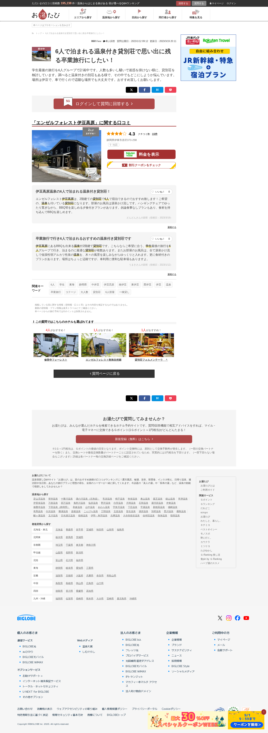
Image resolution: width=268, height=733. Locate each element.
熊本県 (89, 598)
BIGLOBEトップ (116, 715)
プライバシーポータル (144, 709)
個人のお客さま (27, 632)
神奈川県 (91, 545)
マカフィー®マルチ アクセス (141, 684)
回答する (183, 3)
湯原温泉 (143, 511)
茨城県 (79, 537)
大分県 (100, 598)
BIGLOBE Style (181, 666)
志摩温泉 (115, 515)
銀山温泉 (170, 498)
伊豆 (158, 284)
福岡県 (59, 598)
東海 (71, 284)
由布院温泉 (149, 515)
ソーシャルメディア (183, 671)
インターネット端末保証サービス (42, 681)
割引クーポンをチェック (145, 165)
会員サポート (225, 650)
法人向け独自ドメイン (138, 691)
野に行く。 (206, 537)
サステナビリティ (182, 650)
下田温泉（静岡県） (59, 507)
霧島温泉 (181, 511)
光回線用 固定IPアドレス (140, 661)
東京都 (79, 545)
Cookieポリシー (171, 709)
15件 (155, 134)
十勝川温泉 (67, 498)
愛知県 (79, 568)
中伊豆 (95, 284)
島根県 (69, 583)
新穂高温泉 (159, 507)
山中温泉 (90, 507)
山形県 (110, 529)
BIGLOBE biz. (134, 639)
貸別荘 (97, 292)
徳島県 (59, 591)
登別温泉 (53, 498)
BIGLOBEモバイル (33, 657)
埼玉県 (59, 545)
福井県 (79, 560)
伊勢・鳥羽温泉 (99, 515)
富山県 (59, 560)
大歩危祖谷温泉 (131, 515)
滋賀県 (59, 575)
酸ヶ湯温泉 (39, 515)
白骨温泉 (118, 503)
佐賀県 (69, 598)
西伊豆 (147, 284)
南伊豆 (123, 284)
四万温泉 (65, 503)
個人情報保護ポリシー (114, 709)
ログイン (231, 3)
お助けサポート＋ (33, 676)
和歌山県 (111, 575)
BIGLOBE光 (29, 646)
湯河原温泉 (157, 503)
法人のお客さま (130, 632)
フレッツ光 (132, 650)
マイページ (218, 3)
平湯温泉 (145, 507)
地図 (115, 144)
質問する (199, 3)
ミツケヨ (205, 546)
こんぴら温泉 (91, 511)
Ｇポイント (206, 499)
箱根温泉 (83, 515)
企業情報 (172, 632)
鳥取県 (59, 583)
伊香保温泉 (39, 503)
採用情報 (177, 661)
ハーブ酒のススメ (210, 563)
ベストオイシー (209, 529)
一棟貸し (124, 292)
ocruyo (204, 512)
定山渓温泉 (39, 498)
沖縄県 (133, 598)
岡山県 (79, 583)
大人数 (84, 292)
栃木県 (59, 537)
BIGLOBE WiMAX (33, 662)
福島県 (120, 529)
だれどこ (205, 508)
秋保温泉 (132, 498)
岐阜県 (69, 568)
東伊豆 (135, 284)
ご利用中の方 (221, 632)
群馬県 (69, 537)
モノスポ (205, 533)
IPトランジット (134, 676)
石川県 (69, 560)
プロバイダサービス (137, 655)
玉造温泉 (118, 511)
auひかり (28, 651)
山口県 (100, 583)
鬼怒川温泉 (79, 503)
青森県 (69, 529)
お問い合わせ (25, 709)
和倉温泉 (77, 507)
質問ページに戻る (105, 373)
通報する (172, 227)
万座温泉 (53, 503)
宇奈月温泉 (119, 507)
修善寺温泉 (39, 507)
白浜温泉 (50, 511)
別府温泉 (156, 511)
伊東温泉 (171, 503)
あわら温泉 (104, 507)
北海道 (59, 529)
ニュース (177, 655)
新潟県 (79, 552)
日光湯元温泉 (68, 515)
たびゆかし (206, 550)
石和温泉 (143, 503)
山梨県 (59, 552)
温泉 (168, 284)
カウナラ (205, 542)
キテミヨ (205, 525)
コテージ (71, 292)
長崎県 (79, 598)
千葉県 (69, 545)
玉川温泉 (53, 515)
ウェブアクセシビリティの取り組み (77, 709)
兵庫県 (89, 575)
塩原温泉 (93, 503)
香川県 (69, 591)
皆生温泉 (131, 511)
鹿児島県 (121, 598)
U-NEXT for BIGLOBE (36, 691)
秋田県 (100, 529)
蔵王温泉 (157, 498)
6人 (53, 284)
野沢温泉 (105, 503)
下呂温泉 (132, 507)
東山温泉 (145, 498)
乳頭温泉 (107, 498)
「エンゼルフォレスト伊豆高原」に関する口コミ (81, 122)
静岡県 (83, 284)
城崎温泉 (172, 507)
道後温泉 (76, 511)
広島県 (89, 583)
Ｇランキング (208, 504)
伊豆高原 (109, 284)
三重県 (89, 568)
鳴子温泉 (120, 498)
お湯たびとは (208, 485)
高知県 (89, 591)
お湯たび (205, 516)
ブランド (177, 645)
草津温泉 (183, 498)
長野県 (69, 552)
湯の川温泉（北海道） (88, 498)
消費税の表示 (44, 709)
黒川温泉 (168, 511)
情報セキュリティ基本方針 (67, 715)
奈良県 (100, 575)
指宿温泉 (175, 515)
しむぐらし (88, 651)
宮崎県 (110, 598)
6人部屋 (109, 292)
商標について (95, 715)
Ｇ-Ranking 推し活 (210, 554)
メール (221, 645)
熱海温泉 (162, 515)
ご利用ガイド (208, 489)
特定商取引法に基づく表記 (32, 715)
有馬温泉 (38, 511)
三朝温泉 (105, 511)
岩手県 (79, 529)
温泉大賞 (87, 646)
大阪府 (79, 575)
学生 (62, 284)
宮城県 (89, 529)
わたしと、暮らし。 (211, 520)
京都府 (69, 575)
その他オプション (33, 697)
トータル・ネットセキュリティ (40, 686)
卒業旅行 (56, 292)
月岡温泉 (131, 503)
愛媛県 (79, 591)
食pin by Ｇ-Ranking (211, 559)
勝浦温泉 (63, 511)
